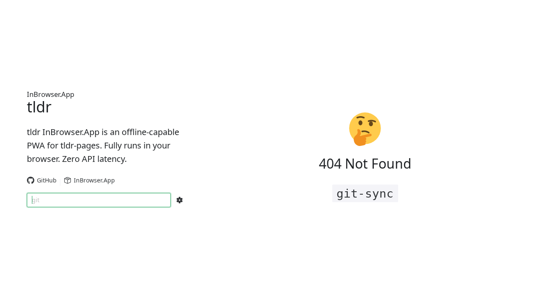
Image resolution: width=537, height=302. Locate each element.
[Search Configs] (179, 200)
